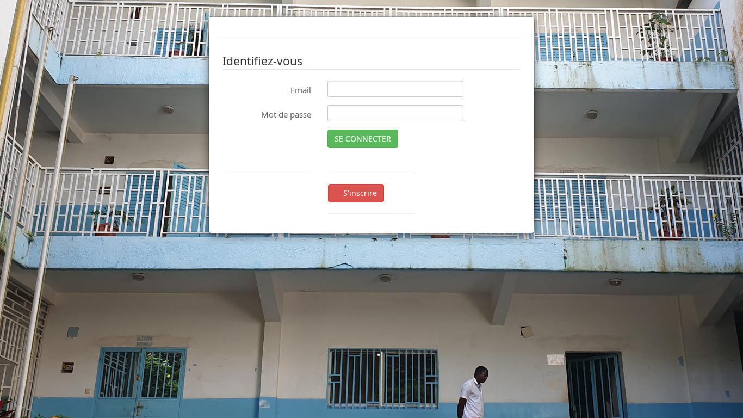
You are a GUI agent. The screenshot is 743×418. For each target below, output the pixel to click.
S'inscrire (359, 193)
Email (300, 89)
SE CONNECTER (363, 138)
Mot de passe (286, 114)
